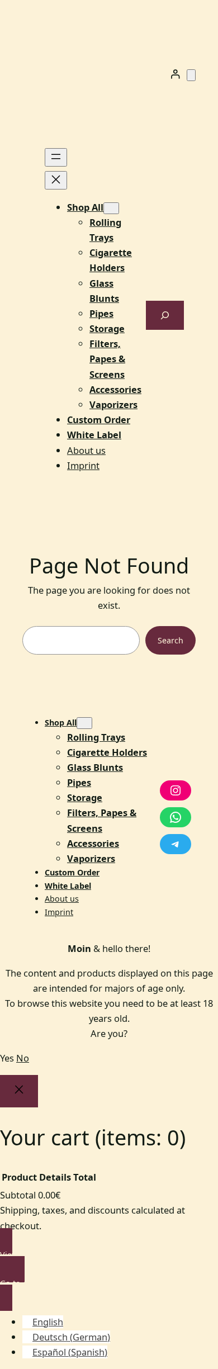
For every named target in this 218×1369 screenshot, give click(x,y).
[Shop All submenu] (111, 208)
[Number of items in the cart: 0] (191, 75)
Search (170, 640)
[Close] (19, 1091)
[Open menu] (56, 157)
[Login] (175, 74)
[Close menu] (56, 180)
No (22, 1057)
